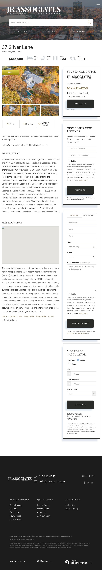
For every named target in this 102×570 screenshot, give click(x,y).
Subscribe (80, 190)
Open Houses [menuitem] (15, 519)
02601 (51, 316)
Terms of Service (81, 333)
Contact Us (80, 104)
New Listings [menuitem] (15, 516)
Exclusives (79, 31)
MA (20, 316)
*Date (69, 242)
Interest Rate (72, 389)
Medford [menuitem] (13, 509)
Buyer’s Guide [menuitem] (43, 505)
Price (69, 370)
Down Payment (73, 379)
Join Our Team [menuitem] (43, 516)
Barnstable (29, 316)
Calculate (80, 405)
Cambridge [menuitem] (14, 512)
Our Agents (71, 110)
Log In (67, 509)
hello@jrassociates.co (52, 481)
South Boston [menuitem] (16, 505)
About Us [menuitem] (41, 512)
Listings (13, 316)
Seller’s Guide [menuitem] (43, 509)
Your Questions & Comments (78, 263)
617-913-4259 (77, 88)
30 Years (83, 360)
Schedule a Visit (88, 215)
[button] (89, 22)
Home (4, 316)
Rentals (51, 31)
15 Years (74, 364)
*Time (69, 253)
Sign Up (75, 509)
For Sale (22, 31)
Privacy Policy (82, 180)
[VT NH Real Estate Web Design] (78, 562)
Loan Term (71, 360)
